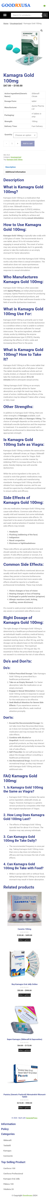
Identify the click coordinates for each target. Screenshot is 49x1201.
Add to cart (28, 143)
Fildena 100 (8, 1184)
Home (5, 23)
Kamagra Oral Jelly (11, 1179)
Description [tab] (10, 167)
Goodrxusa (27, 1195)
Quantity (8, 134)
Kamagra (7, 1151)
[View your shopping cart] (44, 6)
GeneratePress (31, 1118)
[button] (5, 15)
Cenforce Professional (13, 1173)
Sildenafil (7, 1140)
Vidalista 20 (8, 1189)
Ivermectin (8, 1156)
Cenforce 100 (9, 1168)
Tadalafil (7, 1145)
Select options (24, 940)
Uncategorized (16, 23)
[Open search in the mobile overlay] (29, 15)
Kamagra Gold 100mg (14, 159)
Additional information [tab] (15, 172)
